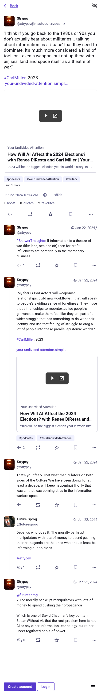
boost (10, 203)
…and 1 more (12, 185)
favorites (46, 203)
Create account (20, 687)
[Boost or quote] (30, 214)
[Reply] (10, 214)
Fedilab (57, 195)
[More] (91, 215)
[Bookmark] (71, 214)
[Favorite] (50, 214)
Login (45, 687)
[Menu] (93, 686)
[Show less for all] (94, 5)
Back (14, 6)
